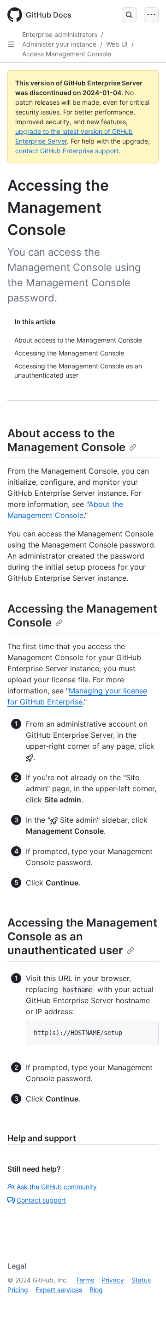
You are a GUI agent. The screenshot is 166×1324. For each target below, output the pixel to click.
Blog (96, 1290)
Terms (85, 1280)
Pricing (17, 1290)
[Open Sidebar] (11, 44)
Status (141, 1280)
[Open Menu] (151, 14)
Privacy (112, 1280)
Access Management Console (66, 54)
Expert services (59, 1290)
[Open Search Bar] (129, 14)
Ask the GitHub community (57, 1187)
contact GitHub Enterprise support (67, 151)
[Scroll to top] (145, 1303)
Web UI (117, 44)
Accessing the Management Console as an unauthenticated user (82, 936)
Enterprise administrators (59, 34)
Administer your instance (59, 44)
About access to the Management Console (66, 440)
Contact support (41, 1200)
